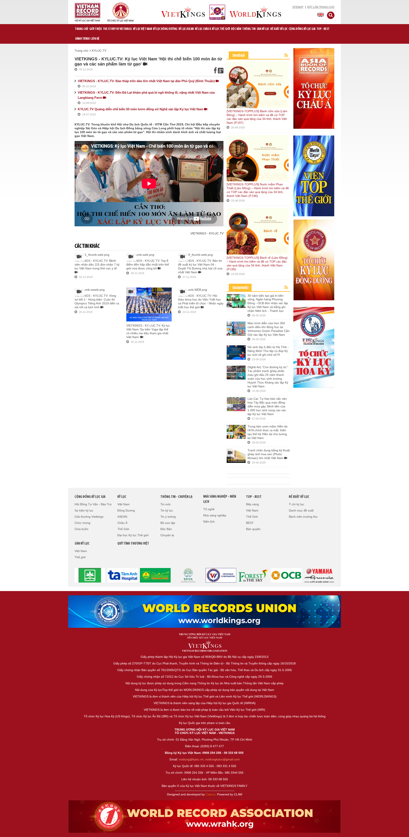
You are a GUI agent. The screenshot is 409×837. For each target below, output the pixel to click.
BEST (250, 523)
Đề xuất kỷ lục (279, 29)
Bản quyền (253, 529)
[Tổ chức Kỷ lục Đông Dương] (313, 259)
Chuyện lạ (167, 535)
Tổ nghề (209, 509)
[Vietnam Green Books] (90, 575)
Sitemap (297, 7)
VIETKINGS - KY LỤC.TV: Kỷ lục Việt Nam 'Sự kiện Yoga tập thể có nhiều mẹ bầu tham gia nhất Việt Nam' (148, 331)
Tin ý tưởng (168, 516)
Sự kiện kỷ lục (84, 510)
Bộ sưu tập (167, 523)
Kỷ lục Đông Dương (165, 29)
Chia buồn (81, 529)
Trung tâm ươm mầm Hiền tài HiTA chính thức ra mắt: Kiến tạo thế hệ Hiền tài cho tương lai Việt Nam (267, 432)
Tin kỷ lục (166, 510)
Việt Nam (123, 504)
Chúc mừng (82, 523)
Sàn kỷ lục (263, 29)
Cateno (210, 794)
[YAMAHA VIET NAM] (319, 575)
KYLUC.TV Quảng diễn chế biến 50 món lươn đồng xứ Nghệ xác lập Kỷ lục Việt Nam (141, 109)
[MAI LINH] (155, 575)
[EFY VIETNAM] (221, 575)
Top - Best (323, 29)
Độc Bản (236, 29)
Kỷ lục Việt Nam (142, 29)
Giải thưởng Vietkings (89, 516)
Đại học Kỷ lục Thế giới (132, 535)
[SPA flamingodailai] (188, 575)
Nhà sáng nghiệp (214, 515)
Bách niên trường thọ (303, 516)
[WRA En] (204, 611)
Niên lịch (209, 521)
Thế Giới (123, 529)
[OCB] (286, 575)
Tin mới (165, 504)
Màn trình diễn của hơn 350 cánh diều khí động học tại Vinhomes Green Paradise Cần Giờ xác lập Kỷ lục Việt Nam (268, 328)
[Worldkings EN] (204, 816)
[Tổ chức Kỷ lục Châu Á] (313, 88)
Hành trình (82, 39)
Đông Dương (126, 510)
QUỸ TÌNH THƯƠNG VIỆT (133, 544)
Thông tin (249, 29)
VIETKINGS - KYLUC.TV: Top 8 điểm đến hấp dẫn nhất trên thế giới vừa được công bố (147, 264)
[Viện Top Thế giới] (313, 175)
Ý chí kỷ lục (296, 504)
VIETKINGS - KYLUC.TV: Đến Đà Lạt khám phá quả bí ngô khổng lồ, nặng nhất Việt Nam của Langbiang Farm (146, 95)
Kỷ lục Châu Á (203, 29)
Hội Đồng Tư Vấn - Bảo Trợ (93, 504)
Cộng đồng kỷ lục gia (302, 29)
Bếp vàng (252, 504)
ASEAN (122, 516)
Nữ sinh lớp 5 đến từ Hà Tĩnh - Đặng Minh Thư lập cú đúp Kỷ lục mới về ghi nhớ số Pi (268, 350)
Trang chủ (81, 29)
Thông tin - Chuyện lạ (176, 497)
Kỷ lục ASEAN (186, 29)
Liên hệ (95, 39)
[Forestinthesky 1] (253, 575)
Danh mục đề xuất (301, 510)
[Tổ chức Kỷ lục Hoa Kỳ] (313, 347)
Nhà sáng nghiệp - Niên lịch (219, 499)
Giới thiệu (95, 29)
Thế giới (80, 557)
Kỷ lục (121, 497)
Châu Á (122, 523)
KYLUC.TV (99, 50)
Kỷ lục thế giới (221, 29)
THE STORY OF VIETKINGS (117, 29)
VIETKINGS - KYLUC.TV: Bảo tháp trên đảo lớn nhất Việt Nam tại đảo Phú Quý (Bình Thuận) (147, 81)
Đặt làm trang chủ (320, 7)
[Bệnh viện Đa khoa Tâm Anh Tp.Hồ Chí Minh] (122, 575)
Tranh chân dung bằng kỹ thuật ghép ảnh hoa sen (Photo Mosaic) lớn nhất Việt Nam (269, 454)
